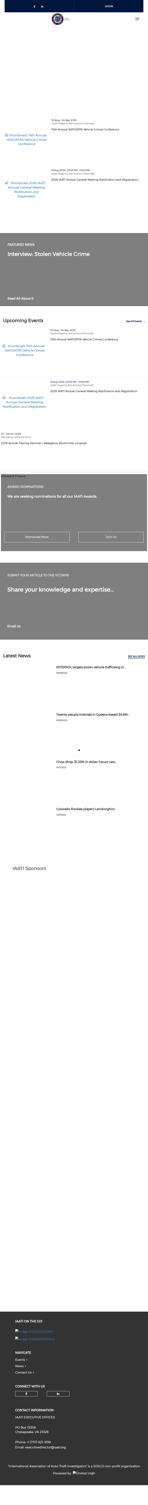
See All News (136, 656)
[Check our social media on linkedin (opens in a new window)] (43, 7)
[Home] (61, 19)
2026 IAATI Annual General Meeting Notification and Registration (98, 179)
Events (20, 1360)
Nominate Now (37, 537)
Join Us (111, 537)
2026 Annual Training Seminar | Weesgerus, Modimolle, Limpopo (60, 443)
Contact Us (23, 1372)
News (19, 1366)
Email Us (13, 626)
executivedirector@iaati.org (45, 1447)
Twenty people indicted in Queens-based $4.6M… (92, 714)
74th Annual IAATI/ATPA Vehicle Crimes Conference (98, 129)
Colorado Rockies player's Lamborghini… (86, 809)
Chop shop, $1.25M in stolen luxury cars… (86, 762)
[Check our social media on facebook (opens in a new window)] (35, 7)
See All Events (134, 321)
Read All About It (21, 298)
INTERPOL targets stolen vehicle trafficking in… (91, 667)
